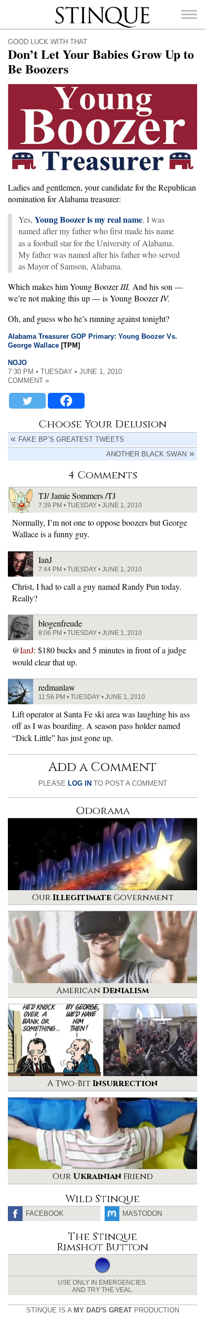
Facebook (45, 1213)
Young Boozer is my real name (88, 219)
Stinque (64, 8)
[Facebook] (66, 401)
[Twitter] (27, 401)
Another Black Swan (146, 454)
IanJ (27, 649)
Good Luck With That (47, 42)
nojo (17, 363)
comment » (28, 380)
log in (79, 783)
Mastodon (142, 1213)
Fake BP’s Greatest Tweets (71, 439)
